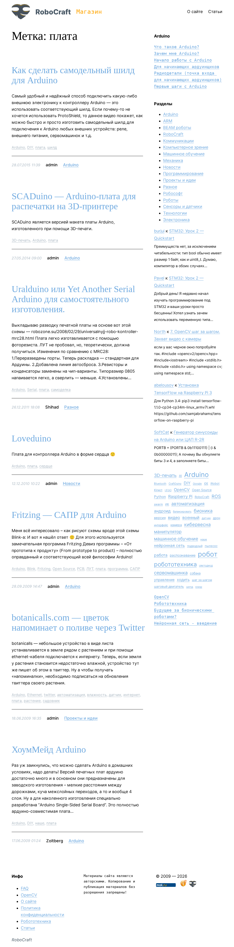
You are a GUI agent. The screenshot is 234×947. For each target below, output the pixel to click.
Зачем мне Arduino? (176, 53)
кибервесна (197, 524)
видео (174, 517)
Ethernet (34, 694)
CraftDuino (175, 483)
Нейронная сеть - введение (185, 623)
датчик (115, 694)
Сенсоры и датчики (182, 206)
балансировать (182, 511)
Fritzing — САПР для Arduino (69, 515)
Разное (71, 407)
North (160, 331)
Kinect (158, 490)
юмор (198, 586)
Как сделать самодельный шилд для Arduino (73, 75)
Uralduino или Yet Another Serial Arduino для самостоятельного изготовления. (73, 299)
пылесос (211, 546)
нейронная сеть (169, 545)
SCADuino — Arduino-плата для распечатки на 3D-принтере (74, 201)
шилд (52, 147)
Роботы (170, 200)
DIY (30, 147)
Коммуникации (178, 140)
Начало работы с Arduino (183, 60)
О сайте (28, 901)
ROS (216, 496)
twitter (49, 694)
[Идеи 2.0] (183, 885)
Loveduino (31, 438)
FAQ (25, 888)
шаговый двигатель (169, 586)
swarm (158, 504)
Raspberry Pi (180, 496)
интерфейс (161, 525)
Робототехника (170, 603)
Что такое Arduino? (176, 46)
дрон (216, 518)
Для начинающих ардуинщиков (186, 66)
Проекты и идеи (81, 718)
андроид (162, 510)
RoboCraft (53, 12)
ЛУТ (89, 568)
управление (164, 580)
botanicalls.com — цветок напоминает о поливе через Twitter (78, 623)
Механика (173, 160)
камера (176, 525)
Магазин (89, 11)
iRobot (215, 483)
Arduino (18, 147)
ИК (167, 504)
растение (32, 700)
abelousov (164, 385)
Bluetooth (160, 483)
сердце (45, 466)
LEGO (168, 490)
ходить (183, 579)
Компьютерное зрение (185, 147)
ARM (167, 120)
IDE (206, 483)
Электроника (176, 219)
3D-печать (21, 240)
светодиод (206, 565)
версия (160, 518)
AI (180, 476)
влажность (97, 694)
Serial (32, 389)
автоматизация (71, 694)
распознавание (183, 555)
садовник (51, 700)
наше (39, 823)
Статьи (28, 927)
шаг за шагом (202, 580)
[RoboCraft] (192, 885)
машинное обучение (176, 538)
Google (197, 483)
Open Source (64, 568)
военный (190, 517)
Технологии (175, 213)
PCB (80, 568)
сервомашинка (171, 573)
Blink (31, 568)
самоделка (61, 389)
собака (195, 573)
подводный (194, 546)
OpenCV (182, 489)
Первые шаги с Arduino (180, 86)
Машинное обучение (184, 153)
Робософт (173, 193)
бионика (203, 511)
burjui (159, 231)
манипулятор (168, 531)
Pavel (159, 278)
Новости (71, 483)
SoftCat (161, 432)
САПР (135, 568)
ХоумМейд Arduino (49, 750)
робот (208, 554)
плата (40, 147)
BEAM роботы (177, 127)
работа (161, 555)
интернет (131, 694)
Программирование (183, 173)
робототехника (175, 564)
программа (118, 568)
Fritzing (44, 568)
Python (160, 497)
